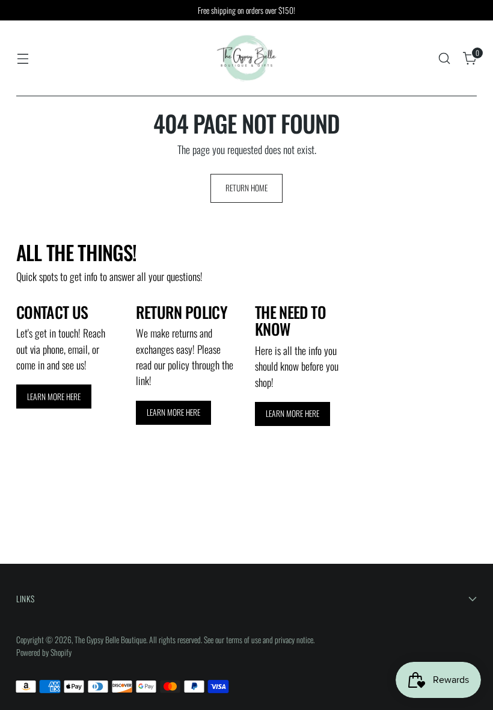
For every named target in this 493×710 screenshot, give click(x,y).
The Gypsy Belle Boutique (110, 640)
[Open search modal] (444, 58)
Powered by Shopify (44, 652)
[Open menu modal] (22, 58)
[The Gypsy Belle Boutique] (246, 58)
